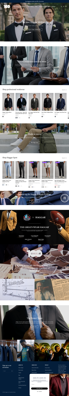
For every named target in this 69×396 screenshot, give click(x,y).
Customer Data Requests (49, 372)
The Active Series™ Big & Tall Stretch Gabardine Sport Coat (21, 113)
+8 (8, 184)
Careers (19, 372)
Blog (19, 375)
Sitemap (19, 387)
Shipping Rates (34, 372)
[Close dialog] (67, 375)
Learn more (34, 275)
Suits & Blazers (22, 6)
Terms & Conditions (48, 370)
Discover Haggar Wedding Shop (34, 29)
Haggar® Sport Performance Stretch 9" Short (34, 181)
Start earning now (34, 201)
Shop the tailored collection (34, 70)
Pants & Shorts (30, 6)
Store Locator (20, 370)
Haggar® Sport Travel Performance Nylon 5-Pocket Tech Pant (21, 181)
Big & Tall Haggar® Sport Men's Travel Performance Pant (60, 181)
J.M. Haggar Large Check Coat (60, 112)
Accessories (41, 6)
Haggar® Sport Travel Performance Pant (6, 181)
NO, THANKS (39, 391)
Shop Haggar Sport (34, 142)
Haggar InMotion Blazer (7, 112)
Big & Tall (47, 6)
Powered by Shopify (12, 392)
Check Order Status (35, 367)
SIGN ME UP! (39, 388)
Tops (36, 6)
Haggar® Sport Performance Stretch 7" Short (47, 181)
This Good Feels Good (22, 385)
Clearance (53, 6)
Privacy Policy (47, 367)
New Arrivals (16, 6)
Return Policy (34, 370)
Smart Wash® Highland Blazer (47, 112)
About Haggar (20, 367)
